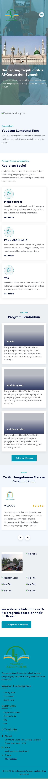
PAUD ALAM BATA (15, 239)
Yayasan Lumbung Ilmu (36, 771)
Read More (9, 217)
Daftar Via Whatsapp (24, 458)
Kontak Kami (8, 700)
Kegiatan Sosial (9, 716)
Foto (5, 723)
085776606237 (11, 759)
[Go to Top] (2, 781)
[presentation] (20, 537)
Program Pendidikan (11, 712)
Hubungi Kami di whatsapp (17, 624)
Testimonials (8, 696)
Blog (5, 720)
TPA (6, 278)
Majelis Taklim (13, 201)
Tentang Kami (9, 692)
